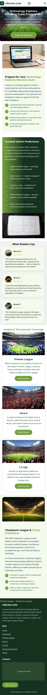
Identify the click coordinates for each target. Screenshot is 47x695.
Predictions (6, 634)
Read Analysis (23, 378)
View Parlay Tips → (18, 233)
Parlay (4, 653)
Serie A (5, 642)
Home (4, 630)
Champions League (24, 601)
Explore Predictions (23, 35)
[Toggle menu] (29, 3)
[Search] (45, 3)
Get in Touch (10, 685)
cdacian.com (11, 3)
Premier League (7, 601)
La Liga (5, 645)
